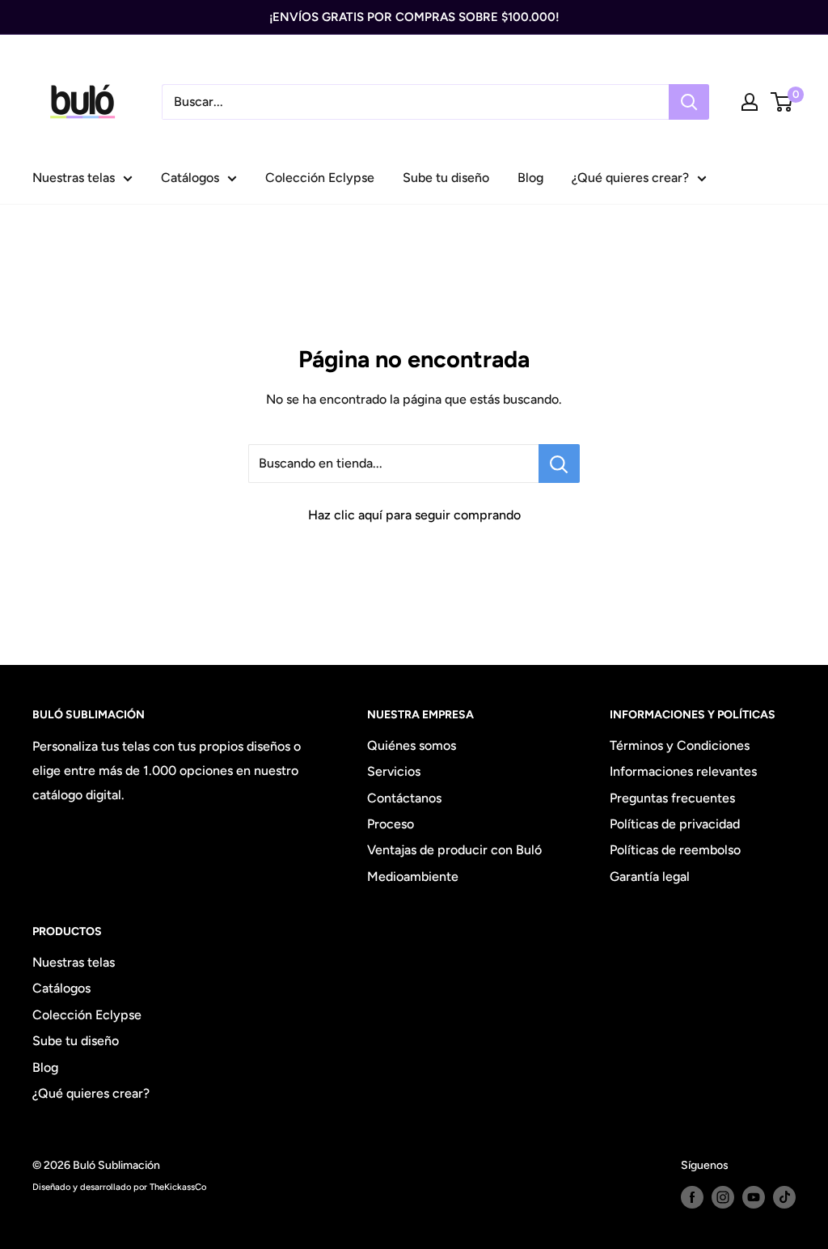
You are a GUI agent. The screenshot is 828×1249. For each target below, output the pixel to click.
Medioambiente (412, 876)
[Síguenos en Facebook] (692, 1197)
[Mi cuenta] (749, 102)
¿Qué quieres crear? (630, 177)
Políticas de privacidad (675, 824)
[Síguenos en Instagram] (723, 1197)
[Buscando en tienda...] (559, 463)
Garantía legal (650, 876)
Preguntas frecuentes (672, 798)
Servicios (393, 771)
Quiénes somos (411, 745)
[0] (782, 102)
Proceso (390, 824)
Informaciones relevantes (683, 771)
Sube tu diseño (446, 177)
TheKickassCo (178, 1186)
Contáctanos (404, 798)
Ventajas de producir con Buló (454, 849)
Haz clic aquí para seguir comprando (414, 515)
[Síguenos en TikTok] (784, 1197)
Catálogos (190, 177)
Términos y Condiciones (680, 745)
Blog (530, 177)
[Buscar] (689, 102)
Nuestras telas (73, 177)
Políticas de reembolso (675, 849)
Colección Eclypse (319, 177)
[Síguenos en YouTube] (753, 1197)
